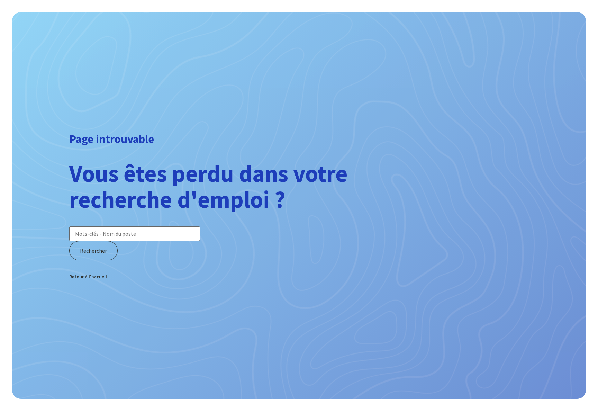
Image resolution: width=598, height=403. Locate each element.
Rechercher (93, 250)
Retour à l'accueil (88, 277)
